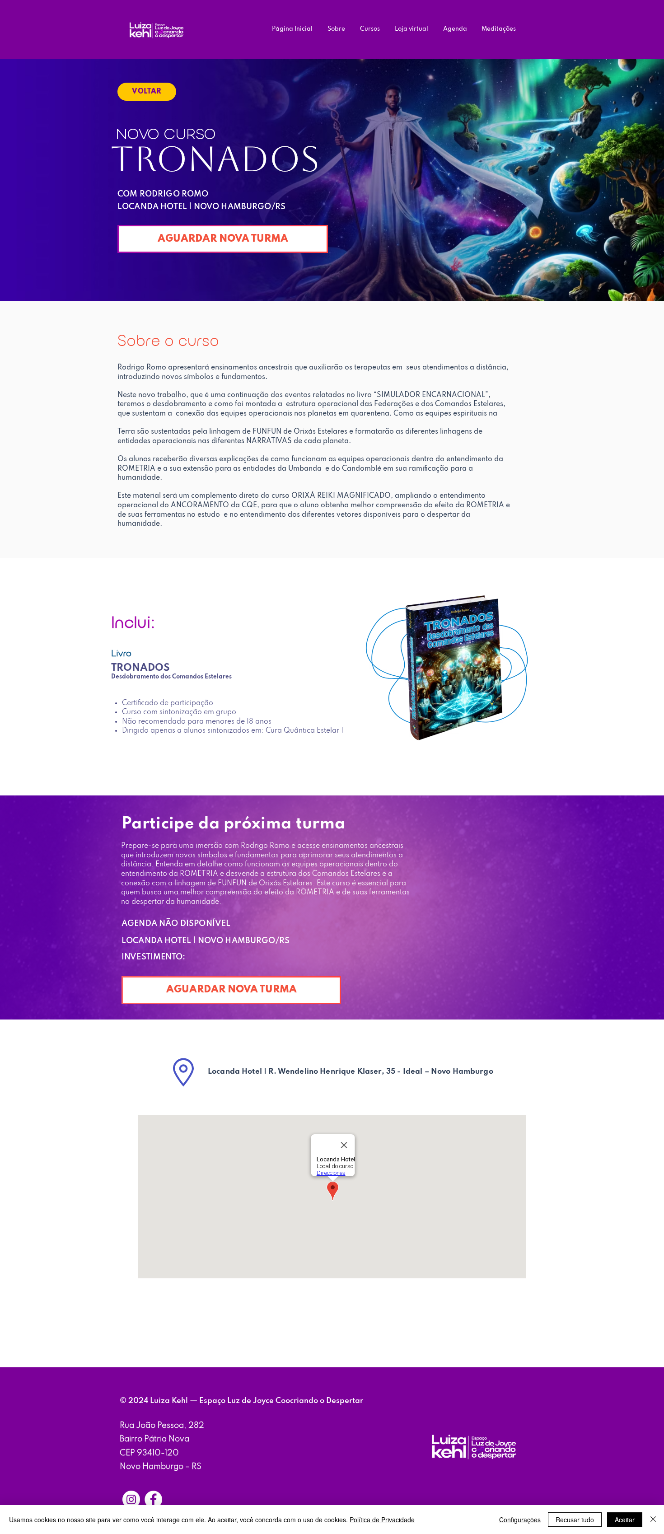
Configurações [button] (520, 1519)
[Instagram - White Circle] (131, 1499)
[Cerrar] (653, 1519)
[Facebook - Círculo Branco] (153, 1499)
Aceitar (625, 1519)
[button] (231, 990)
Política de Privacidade (382, 1519)
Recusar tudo (575, 1519)
